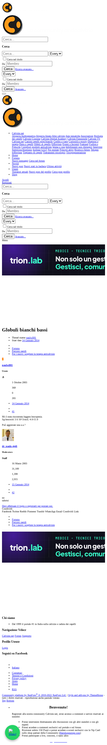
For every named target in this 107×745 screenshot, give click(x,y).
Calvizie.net (8, 635)
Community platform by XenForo (34, 695)
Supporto (26, 635)
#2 (13, 492)
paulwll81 (31, 337)
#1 (13, 411)
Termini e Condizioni (22, 675)
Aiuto (15, 681)
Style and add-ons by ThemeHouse (85, 695)
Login (5, 647)
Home (15, 683)
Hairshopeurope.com (70, 732)
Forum (18, 635)
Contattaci (17, 672)
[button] (4, 94)
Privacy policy (19, 678)
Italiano (15, 667)
